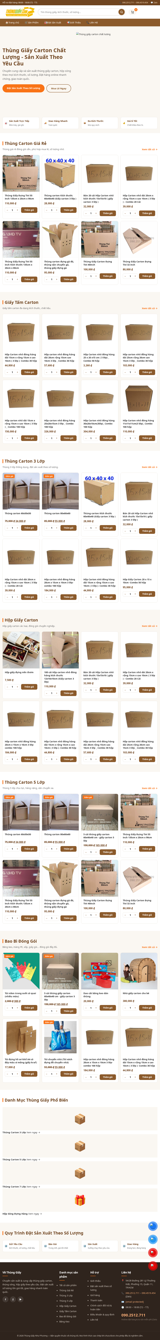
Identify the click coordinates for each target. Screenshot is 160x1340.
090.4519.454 (148, 1293)
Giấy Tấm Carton (68, 1311)
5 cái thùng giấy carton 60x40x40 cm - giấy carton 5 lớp (98, 837)
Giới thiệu (95, 1280)
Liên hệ (94, 1319)
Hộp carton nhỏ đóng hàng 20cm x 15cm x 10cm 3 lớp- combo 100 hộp (59, 582)
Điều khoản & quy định (102, 1314)
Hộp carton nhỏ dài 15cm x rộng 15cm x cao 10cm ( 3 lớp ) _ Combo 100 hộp (21, 423)
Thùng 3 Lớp (66, 1295)
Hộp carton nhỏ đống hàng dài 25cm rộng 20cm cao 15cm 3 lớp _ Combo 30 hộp (138, 357)
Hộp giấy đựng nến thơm (19, 672)
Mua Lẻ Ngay (58, 88)
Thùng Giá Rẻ (66, 1290)
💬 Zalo (154, 2)
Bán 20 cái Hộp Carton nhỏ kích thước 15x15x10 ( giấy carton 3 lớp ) (98, 198)
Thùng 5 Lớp (66, 1300)
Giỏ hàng (95, 1295)
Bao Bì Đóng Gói (67, 1316)
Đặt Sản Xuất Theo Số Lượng (23, 88)
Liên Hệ (92, 22)
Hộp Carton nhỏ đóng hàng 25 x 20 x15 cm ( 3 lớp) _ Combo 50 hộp (99, 357)
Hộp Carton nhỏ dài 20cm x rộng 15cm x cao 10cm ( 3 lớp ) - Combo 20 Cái (139, 198)
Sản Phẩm (32, 22)
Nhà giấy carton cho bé (136, 993)
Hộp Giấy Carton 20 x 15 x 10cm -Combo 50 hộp (137, 581)
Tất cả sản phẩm (68, 1285)
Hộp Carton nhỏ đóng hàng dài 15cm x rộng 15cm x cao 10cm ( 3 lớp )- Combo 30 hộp (21, 357)
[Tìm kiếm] (121, 12)
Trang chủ (12, 22)
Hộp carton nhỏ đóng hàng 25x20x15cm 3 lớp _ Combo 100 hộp (59, 423)
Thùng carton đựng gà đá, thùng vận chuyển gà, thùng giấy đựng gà (59, 264)
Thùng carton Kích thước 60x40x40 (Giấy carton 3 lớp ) (60, 197)
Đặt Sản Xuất (52, 22)
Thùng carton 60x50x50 (18, 513)
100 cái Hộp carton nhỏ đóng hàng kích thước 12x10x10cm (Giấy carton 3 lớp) (60, 677)
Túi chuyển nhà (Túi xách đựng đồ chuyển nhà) (58, 1061)
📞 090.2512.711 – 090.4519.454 (133, 2)
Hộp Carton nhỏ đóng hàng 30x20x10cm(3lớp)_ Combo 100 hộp (99, 423)
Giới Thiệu (74, 22)
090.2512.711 (132, 1293)
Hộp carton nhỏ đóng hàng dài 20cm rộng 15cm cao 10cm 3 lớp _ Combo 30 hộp (59, 357)
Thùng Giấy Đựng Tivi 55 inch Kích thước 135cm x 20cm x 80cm (18, 264)
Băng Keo (64, 1321)
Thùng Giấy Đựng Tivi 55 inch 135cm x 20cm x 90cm (19, 197)
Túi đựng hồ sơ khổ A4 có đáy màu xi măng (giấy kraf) (21, 1061)
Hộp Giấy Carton (67, 1305)
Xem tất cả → (150, 149)
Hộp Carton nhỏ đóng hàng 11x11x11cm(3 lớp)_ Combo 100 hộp (138, 423)
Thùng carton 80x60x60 (57, 513)
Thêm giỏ (29, 210)
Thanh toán (96, 1300)
